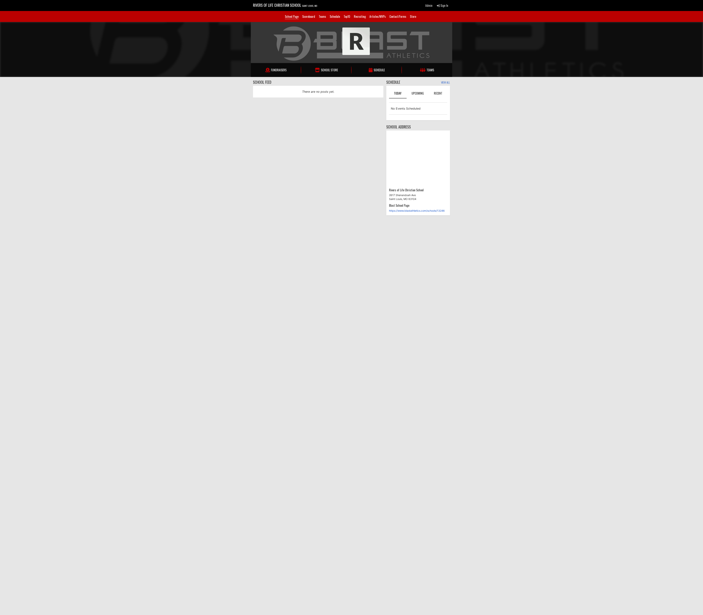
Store (413, 16)
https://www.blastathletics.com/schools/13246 (417, 210)
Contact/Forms (397, 16)
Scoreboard (308, 16)
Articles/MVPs (377, 16)
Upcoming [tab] (418, 93)
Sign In (444, 5)
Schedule (335, 16)
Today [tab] (397, 93)
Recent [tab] (438, 93)
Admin (428, 5)
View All (445, 82)
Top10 (347, 16)
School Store (329, 70)
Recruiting (360, 16)
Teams (322, 16)
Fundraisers (279, 70)
